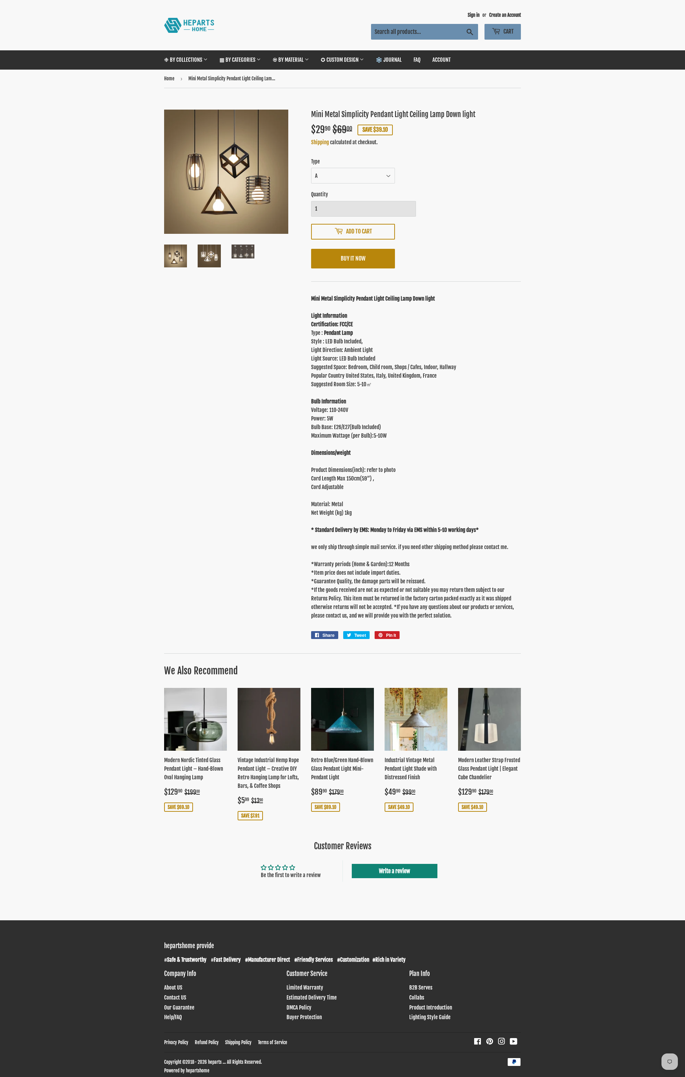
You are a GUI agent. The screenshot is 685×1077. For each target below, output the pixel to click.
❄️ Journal (389, 59)
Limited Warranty (304, 987)
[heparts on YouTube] (513, 1042)
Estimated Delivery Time (311, 997)
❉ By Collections (183, 59)
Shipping (320, 142)
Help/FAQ (173, 1017)
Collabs (416, 997)
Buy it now (353, 258)
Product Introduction (430, 1007)
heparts (215, 1062)
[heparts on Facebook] (477, 1042)
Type (315, 161)
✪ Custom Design (340, 59)
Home (169, 78)
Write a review (394, 871)
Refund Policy (207, 1042)
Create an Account (505, 15)
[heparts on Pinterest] (489, 1042)
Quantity (319, 194)
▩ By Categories (238, 59)
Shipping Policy (238, 1042)
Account (441, 59)
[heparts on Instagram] (501, 1042)
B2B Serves (420, 987)
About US (173, 987)
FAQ (417, 59)
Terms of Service (272, 1042)
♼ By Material (289, 59)
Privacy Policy (176, 1042)
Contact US (175, 997)
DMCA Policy (298, 1007)
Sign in (474, 15)
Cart (508, 31)
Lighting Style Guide (430, 1017)
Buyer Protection (304, 1017)
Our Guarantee (179, 1007)
